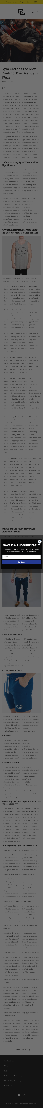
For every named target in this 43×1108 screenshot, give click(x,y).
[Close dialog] (39, 541)
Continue (21, 562)
